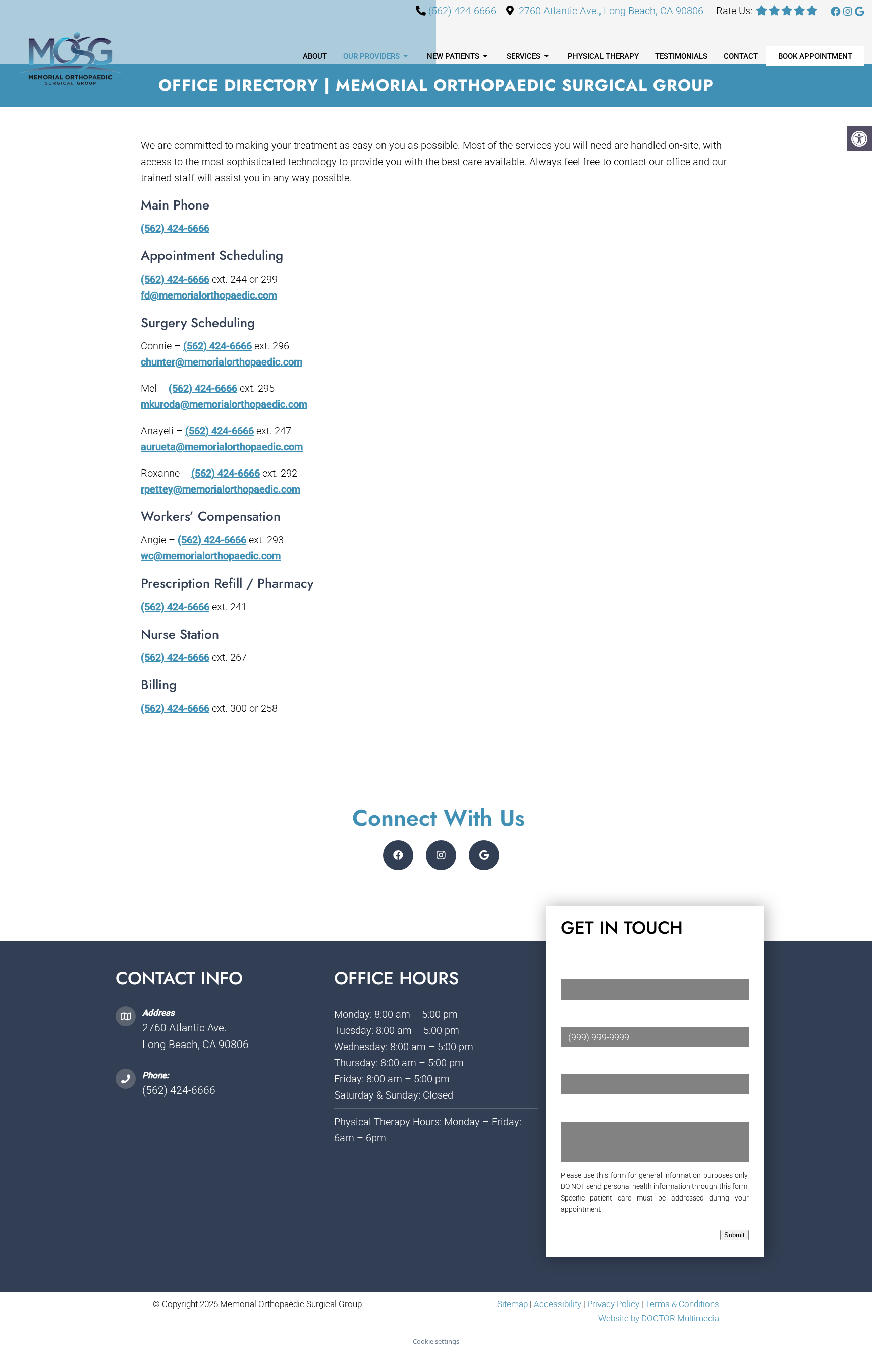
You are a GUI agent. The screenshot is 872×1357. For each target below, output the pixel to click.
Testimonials (681, 56)
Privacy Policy (614, 1304)
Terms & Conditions (682, 1304)
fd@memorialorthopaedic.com (209, 295)
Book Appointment (815, 56)
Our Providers (371, 56)
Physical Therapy (603, 56)
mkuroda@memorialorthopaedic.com (224, 404)
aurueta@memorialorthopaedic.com (222, 447)
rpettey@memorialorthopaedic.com (220, 489)
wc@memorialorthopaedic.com (211, 556)
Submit (734, 1235)
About (315, 56)
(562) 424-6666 (462, 11)
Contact (741, 56)
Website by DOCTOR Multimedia (658, 1318)
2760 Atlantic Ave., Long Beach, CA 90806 (611, 11)
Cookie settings (436, 1341)
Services (523, 56)
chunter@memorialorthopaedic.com (221, 362)
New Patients (453, 56)
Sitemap (512, 1304)
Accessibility (557, 1304)
